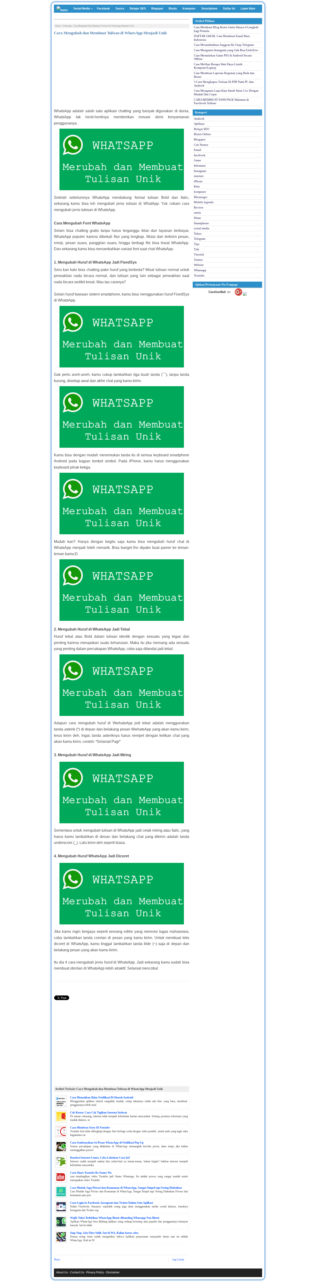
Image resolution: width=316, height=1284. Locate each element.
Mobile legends (204, 202)
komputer (200, 191)
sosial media (201, 228)
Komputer (189, 8)
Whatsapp (67, 26)
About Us (62, 1272)
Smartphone (209, 8)
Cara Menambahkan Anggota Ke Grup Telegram (224, 45)
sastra (197, 212)
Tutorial (199, 254)
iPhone (198, 181)
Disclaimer (113, 1272)
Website (199, 265)
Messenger (200, 197)
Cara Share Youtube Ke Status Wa (91, 1172)
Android (199, 118)
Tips (196, 244)
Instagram (200, 171)
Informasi (200, 165)
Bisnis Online (202, 134)
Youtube (199, 275)
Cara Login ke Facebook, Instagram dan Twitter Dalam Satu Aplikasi (111, 1202)
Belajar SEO (138, 8)
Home (58, 26)
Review (198, 207)
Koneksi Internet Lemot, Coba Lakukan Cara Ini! (100, 1157)
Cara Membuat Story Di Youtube (90, 1127)
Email (197, 150)
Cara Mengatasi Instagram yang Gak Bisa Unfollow (226, 50)
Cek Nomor (201, 144)
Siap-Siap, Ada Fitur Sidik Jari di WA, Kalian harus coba (104, 1232)
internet (199, 176)
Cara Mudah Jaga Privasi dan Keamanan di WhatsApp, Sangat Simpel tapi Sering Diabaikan (126, 1187)
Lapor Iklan (248, 8)
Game (197, 160)
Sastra (119, 8)
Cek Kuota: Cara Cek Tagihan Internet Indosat (98, 1112)
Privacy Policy (95, 1272)
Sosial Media (81, 8)
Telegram (199, 238)
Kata (197, 186)
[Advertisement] (121, 73)
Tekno (198, 233)
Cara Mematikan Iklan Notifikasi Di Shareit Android (101, 1097)
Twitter (198, 259)
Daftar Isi (229, 8)
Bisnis (173, 8)
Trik (196, 249)
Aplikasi (199, 123)
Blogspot (157, 8)
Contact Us (77, 1272)
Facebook (103, 8)
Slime (197, 218)
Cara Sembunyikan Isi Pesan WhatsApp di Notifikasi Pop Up (107, 1142)
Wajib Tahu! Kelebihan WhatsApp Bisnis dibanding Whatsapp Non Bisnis (114, 1217)
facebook (199, 155)
